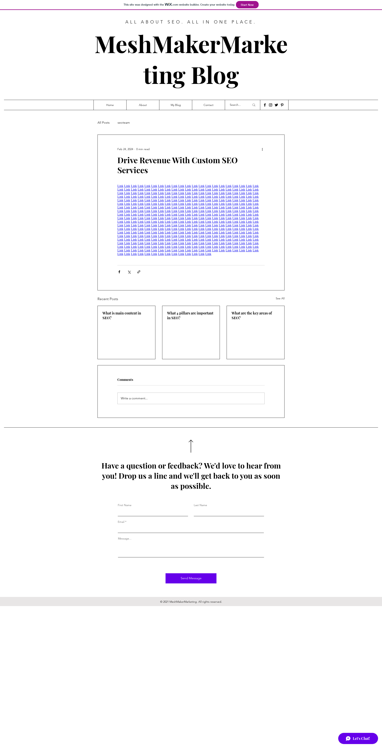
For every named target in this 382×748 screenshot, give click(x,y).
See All (280, 298)
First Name (125, 505)
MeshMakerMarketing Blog (191, 59)
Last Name (200, 505)
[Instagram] (270, 105)
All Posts (103, 122)
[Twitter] (276, 105)
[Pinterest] (282, 105)
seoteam (124, 122)
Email (121, 521)
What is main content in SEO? (121, 315)
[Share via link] (139, 272)
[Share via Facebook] (119, 272)
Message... (125, 538)
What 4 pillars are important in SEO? (190, 315)
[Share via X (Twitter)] (129, 272)
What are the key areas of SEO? (252, 315)
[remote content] (191, 220)
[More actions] (262, 149)
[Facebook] (265, 105)
